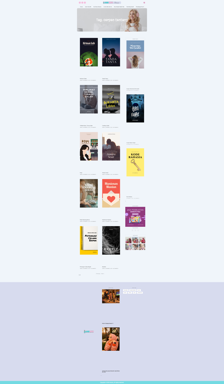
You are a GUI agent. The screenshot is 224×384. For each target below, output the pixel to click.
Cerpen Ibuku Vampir (131, 142)
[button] (144, 3)
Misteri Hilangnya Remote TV (107, 323)
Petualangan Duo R (140, 6)
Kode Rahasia (129, 196)
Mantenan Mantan (106, 219)
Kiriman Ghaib (83, 78)
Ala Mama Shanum (97, 6)
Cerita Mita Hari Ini (108, 6)
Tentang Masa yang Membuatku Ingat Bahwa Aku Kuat (111, 371)
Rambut (104, 266)
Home (81, 6)
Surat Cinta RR (88, 6)
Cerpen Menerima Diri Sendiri (132, 88)
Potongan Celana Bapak (85, 266)
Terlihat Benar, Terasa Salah (86, 125)
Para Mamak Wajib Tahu (119, 6)
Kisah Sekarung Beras (85, 219)
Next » (102, 273)
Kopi (81, 172)
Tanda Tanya (105, 78)
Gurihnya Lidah (105, 125)
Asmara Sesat (105, 172)
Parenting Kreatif (130, 6)
